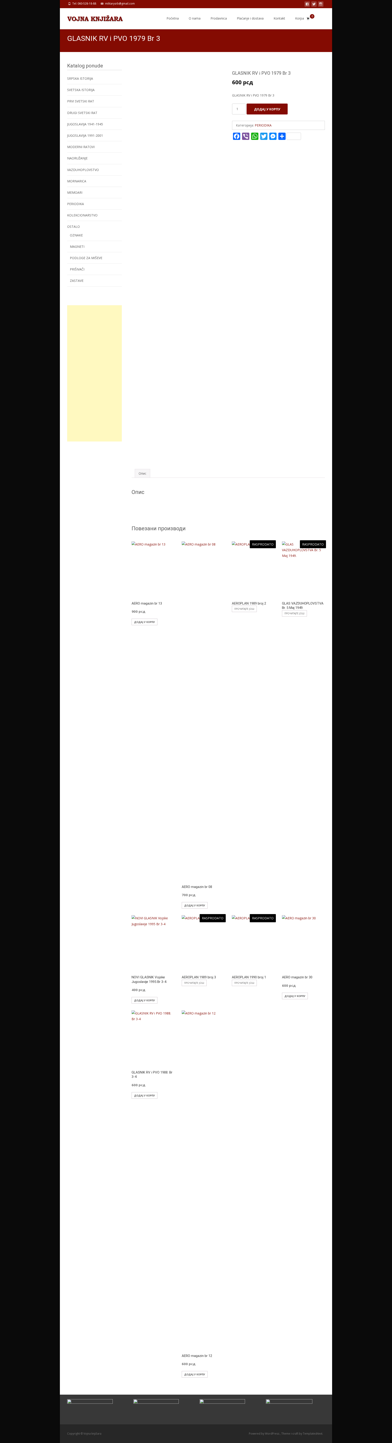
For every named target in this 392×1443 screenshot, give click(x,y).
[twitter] (314, 5)
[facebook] (307, 5)
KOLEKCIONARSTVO (82, 215)
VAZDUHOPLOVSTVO (83, 170)
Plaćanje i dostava (250, 18)
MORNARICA (76, 181)
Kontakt (279, 18)
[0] (308, 18)
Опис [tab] (142, 473)
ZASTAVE (76, 280)
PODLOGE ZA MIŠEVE (86, 258)
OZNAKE (76, 235)
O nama (195, 18)
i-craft (295, 1434)
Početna (173, 18)
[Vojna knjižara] (91, 17)
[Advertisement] (94, 373)
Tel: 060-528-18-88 (84, 3)
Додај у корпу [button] (144, 622)
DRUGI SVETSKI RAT (82, 113)
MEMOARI (74, 192)
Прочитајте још (244, 608)
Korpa (299, 18)
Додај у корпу (267, 109)
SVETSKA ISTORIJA (81, 90)
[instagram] (320, 5)
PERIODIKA (263, 125)
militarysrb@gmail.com (120, 3)
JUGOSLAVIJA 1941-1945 (85, 124)
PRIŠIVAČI (77, 269)
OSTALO (73, 226)
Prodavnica (219, 18)
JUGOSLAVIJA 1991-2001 (85, 135)
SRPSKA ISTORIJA (80, 78)
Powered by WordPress (264, 1434)
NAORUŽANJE (77, 158)
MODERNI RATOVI (81, 147)
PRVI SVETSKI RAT (80, 101)
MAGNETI (77, 246)
